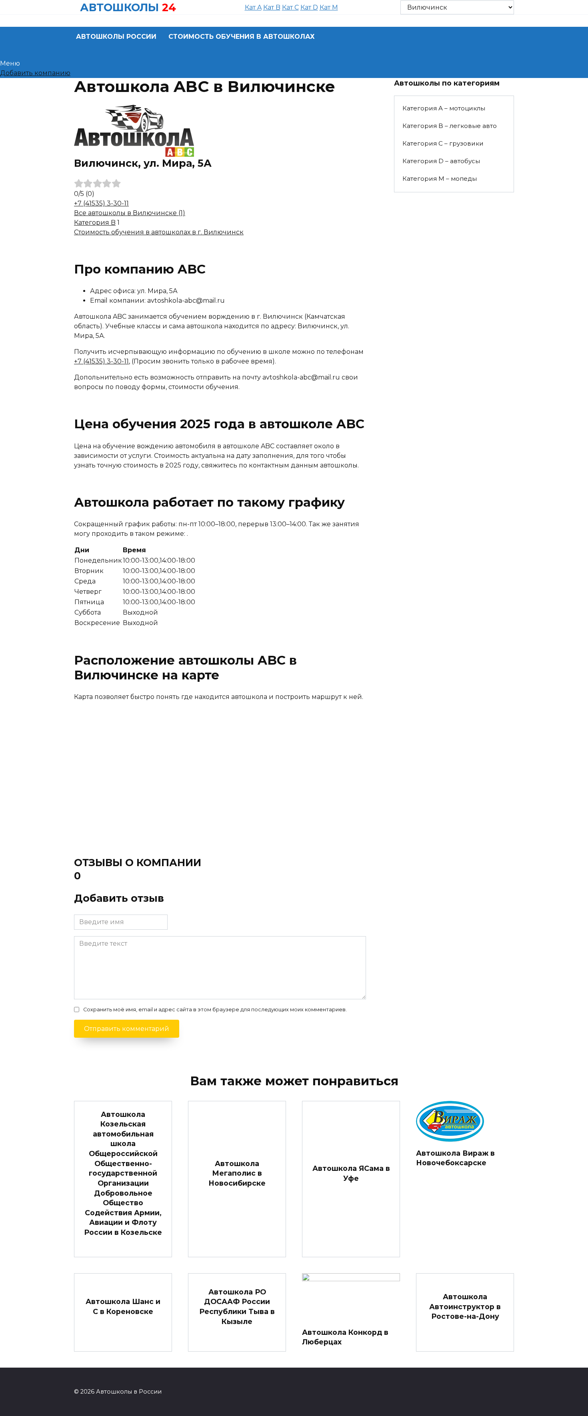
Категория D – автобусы (441, 161)
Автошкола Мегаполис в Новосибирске (237, 1173)
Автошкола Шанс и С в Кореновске (123, 1306)
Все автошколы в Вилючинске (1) (129, 213)
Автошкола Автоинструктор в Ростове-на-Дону (465, 1306)
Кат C (290, 7)
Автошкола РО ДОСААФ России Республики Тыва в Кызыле (237, 1307)
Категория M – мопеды (439, 178)
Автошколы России (116, 36)
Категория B (95, 222)
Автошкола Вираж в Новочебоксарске (455, 1157)
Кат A (253, 7)
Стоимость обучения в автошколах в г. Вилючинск (159, 232)
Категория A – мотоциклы (443, 108)
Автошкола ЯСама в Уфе (351, 1173)
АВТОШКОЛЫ (119, 7)
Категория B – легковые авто (449, 126)
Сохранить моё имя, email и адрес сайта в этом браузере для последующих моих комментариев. (215, 1010)
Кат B (271, 7)
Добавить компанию (35, 73)
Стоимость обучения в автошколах (241, 36)
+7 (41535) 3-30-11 (101, 203)
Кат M (329, 7)
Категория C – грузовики (443, 143)
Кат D (309, 7)
